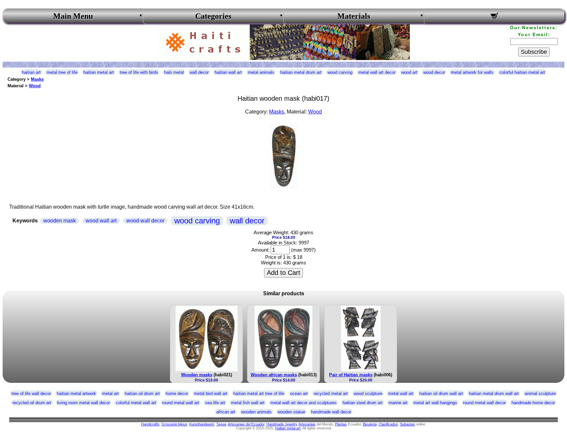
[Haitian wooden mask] (283, 187)
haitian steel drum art (363, 402)
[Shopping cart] (494, 17)
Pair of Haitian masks (350, 374)
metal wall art (400, 393)
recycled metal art (331, 393)
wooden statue (291, 411)
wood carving (339, 72)
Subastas (407, 424)
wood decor (434, 72)
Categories (213, 16)
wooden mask (59, 220)
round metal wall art (180, 402)
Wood (35, 85)
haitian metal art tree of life (258, 393)
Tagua (221, 424)
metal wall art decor (376, 72)
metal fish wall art (247, 402)
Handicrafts (150, 424)
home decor (177, 393)
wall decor (199, 72)
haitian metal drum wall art (494, 393)
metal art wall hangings (435, 402)
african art (225, 411)
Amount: (260, 250)
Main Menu (73, 16)
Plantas (341, 424)
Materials (353, 16)
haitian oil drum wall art (441, 393)
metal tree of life (62, 72)
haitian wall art (228, 72)
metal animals (261, 72)
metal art (110, 393)
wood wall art (101, 220)
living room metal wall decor (83, 402)
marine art (398, 402)
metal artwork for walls (472, 72)
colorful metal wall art (136, 402)
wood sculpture (368, 393)
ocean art (299, 393)
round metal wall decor (484, 402)
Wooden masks (196, 374)
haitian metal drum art (301, 72)
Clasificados (388, 424)
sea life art (215, 402)
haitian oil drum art (142, 393)
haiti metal (174, 72)
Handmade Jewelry (281, 424)
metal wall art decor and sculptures (303, 402)
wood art (409, 72)
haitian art (31, 72)
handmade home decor (533, 402)
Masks (37, 79)
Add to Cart (283, 272)
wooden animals (256, 411)
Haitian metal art (288, 428)
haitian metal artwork (76, 393)
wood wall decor (145, 220)
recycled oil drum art (31, 402)
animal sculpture (540, 393)
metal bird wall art (210, 393)
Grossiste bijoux (174, 424)
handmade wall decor (331, 411)
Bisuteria (370, 424)
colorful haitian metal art (522, 72)
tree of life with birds (139, 72)
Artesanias (307, 424)
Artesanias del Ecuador (246, 424)
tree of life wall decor (31, 393)
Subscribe (534, 52)
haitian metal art (98, 72)
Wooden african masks (274, 374)
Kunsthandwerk (201, 424)
